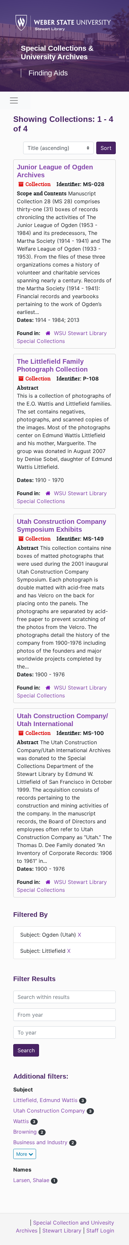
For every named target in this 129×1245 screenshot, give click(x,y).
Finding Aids (48, 73)
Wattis (21, 1121)
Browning (25, 1131)
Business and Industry (41, 1142)
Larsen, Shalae (32, 1180)
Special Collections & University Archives (57, 52)
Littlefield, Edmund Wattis (46, 1100)
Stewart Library (61, 1230)
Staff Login (100, 1230)
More (22, 1154)
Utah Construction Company (50, 1110)
